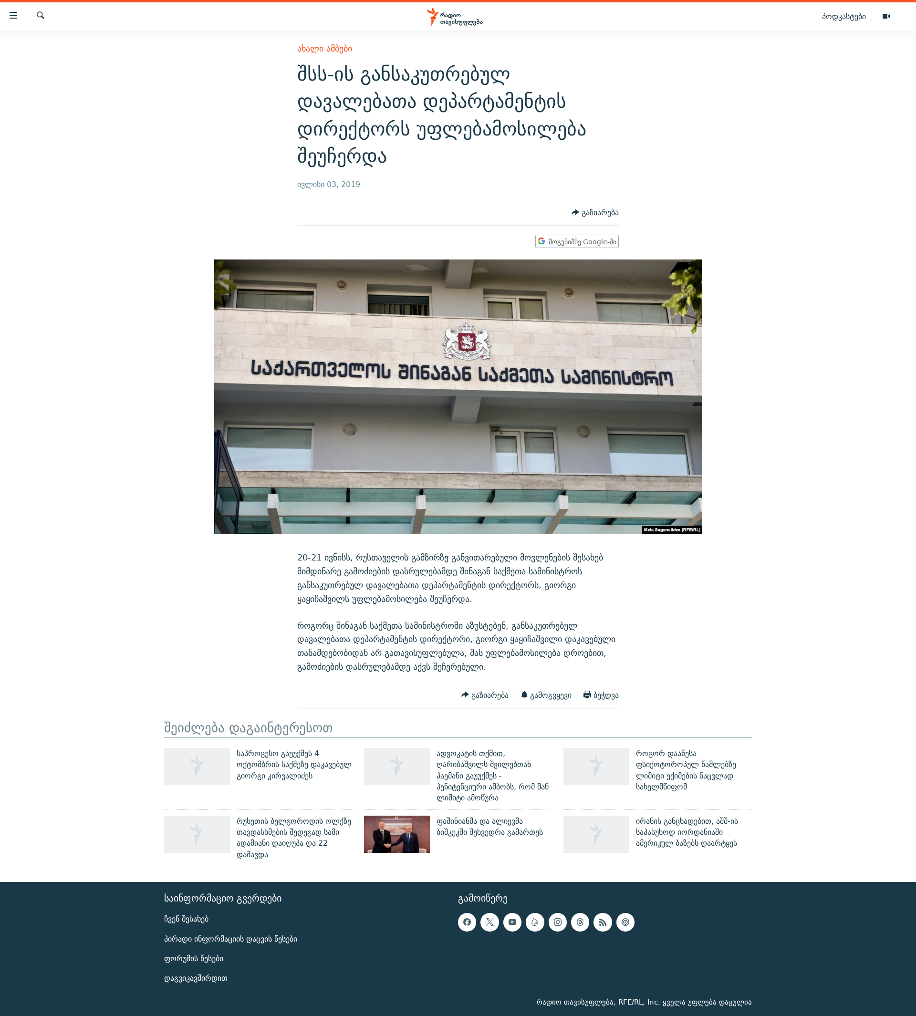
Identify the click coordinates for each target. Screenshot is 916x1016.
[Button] (595, 213)
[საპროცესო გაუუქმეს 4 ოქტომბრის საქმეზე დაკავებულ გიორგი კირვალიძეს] (197, 766)
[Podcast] (625, 922)
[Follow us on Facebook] (467, 922)
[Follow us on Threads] (580, 922)
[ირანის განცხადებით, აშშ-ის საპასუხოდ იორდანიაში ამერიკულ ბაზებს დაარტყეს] (596, 834)
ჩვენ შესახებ (186, 919)
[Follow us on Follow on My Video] (535, 922)
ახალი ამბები (324, 48)
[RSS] (602, 922)
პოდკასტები (844, 16)
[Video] (886, 16)
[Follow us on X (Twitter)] (489, 922)
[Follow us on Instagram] (558, 922)
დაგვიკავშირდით (196, 978)
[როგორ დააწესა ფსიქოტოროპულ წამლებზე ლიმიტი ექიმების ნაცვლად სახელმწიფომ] (596, 766)
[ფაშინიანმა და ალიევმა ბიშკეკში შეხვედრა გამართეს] (397, 834)
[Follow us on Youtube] (512, 922)
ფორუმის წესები (193, 958)
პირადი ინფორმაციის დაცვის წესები (230, 938)
